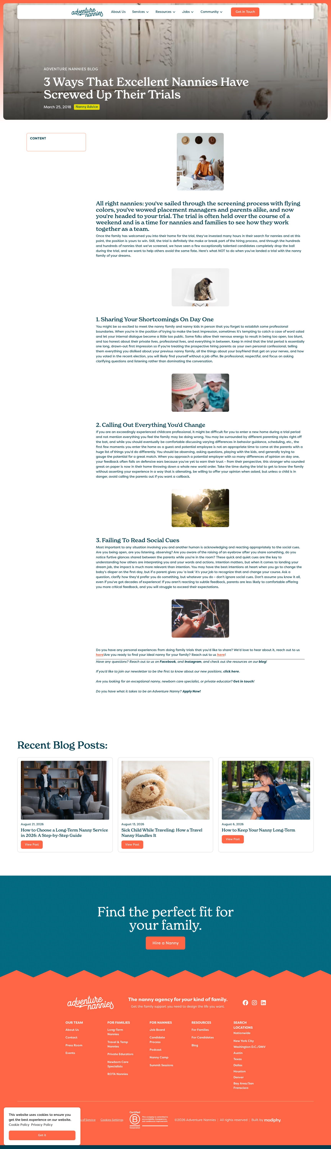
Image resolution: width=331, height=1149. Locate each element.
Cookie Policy (19, 1125)
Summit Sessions (161, 1065)
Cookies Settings (112, 1120)
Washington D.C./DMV (249, 1047)
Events (70, 1053)
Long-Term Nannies (115, 1032)
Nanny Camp (159, 1057)
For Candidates (203, 1037)
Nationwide (242, 1033)
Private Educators (120, 1054)
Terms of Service (85, 1120)
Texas (238, 1059)
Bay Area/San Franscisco (244, 1086)
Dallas (238, 1065)
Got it (42, 1135)
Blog (195, 1045)
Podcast (155, 1050)
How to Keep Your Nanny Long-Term (258, 830)
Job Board (157, 1030)
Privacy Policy (42, 1125)
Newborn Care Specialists (117, 1064)
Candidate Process (157, 1040)
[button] (140, 12)
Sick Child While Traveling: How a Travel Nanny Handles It (161, 833)
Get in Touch (245, 12)
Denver (239, 1077)
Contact (71, 1037)
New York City (244, 1041)
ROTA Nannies (117, 1074)
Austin (238, 1053)
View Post (32, 844)
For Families (200, 1030)
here (100, 655)
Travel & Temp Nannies (117, 1044)
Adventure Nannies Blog (71, 69)
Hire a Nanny (165, 943)
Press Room (74, 1045)
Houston (240, 1071)
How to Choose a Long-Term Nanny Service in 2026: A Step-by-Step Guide (64, 833)
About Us (118, 12)
